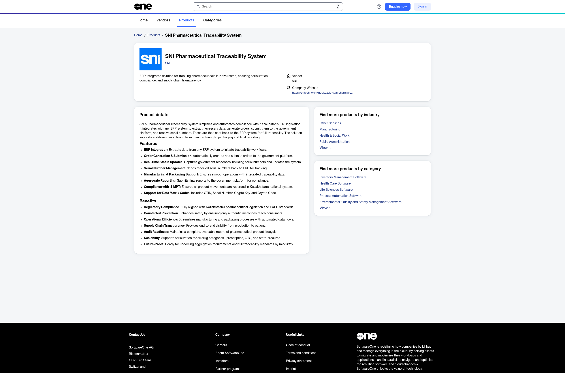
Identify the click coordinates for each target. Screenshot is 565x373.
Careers (221, 345)
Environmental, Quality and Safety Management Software (360, 202)
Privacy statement (299, 361)
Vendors (163, 20)
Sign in (422, 6)
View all (326, 148)
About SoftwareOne (229, 353)
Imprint (291, 369)
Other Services (330, 123)
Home (143, 20)
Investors (221, 361)
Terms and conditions (301, 353)
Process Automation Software (341, 196)
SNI (167, 63)
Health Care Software (335, 183)
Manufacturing (330, 129)
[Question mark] (379, 6)
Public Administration (335, 141)
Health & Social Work (335, 135)
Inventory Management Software (343, 177)
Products (186, 20)
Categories (212, 20)
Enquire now (398, 6)
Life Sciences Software (336, 189)
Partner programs (227, 369)
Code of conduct (298, 345)
